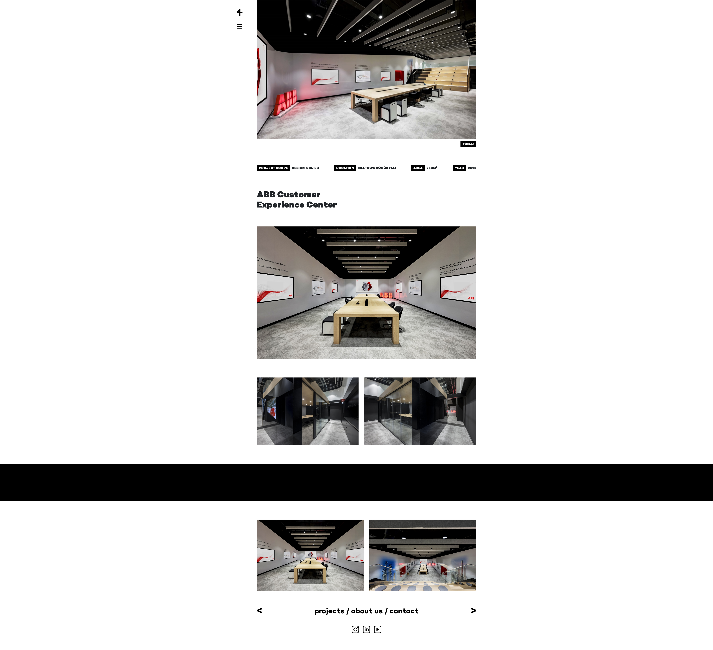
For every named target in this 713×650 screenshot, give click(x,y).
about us (367, 610)
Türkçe (468, 144)
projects (329, 610)
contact (404, 610)
